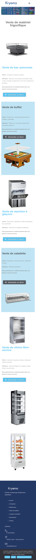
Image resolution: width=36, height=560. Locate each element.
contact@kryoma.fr (12, 546)
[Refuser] (34, 554)
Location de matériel (14, 514)
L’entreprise (12, 504)
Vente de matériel (14, 510)
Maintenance (12, 507)
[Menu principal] (29, 3)
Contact (11, 520)
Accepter (7, 557)
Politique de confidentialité (24, 557)
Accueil (11, 500)
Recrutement (12, 517)
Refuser (13, 557)
